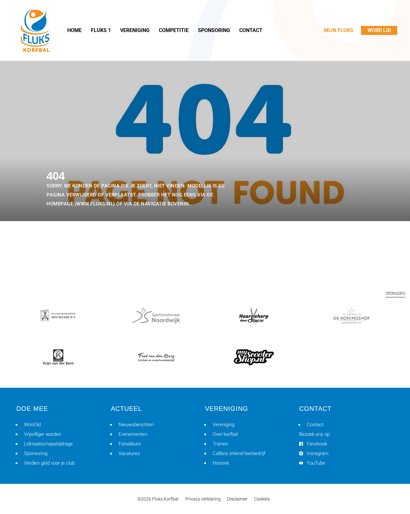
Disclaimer (237, 499)
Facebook (317, 444)
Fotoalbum (130, 444)
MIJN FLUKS (338, 30)
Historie (221, 463)
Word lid (32, 424)
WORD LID (379, 30)
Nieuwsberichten (136, 424)
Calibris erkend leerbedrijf (239, 453)
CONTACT (250, 30)
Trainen (220, 444)
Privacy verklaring (203, 499)
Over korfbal (225, 434)
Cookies (262, 499)
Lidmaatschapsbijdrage (48, 444)
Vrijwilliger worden (42, 434)
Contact (315, 424)
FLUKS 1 (101, 30)
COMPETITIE (174, 30)
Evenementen (133, 434)
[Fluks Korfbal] (35, 30)
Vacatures (129, 453)
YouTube (316, 463)
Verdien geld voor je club (49, 463)
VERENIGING (135, 30)
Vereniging (223, 424)
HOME (74, 30)
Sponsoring (35, 453)
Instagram (317, 453)
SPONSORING (214, 30)
